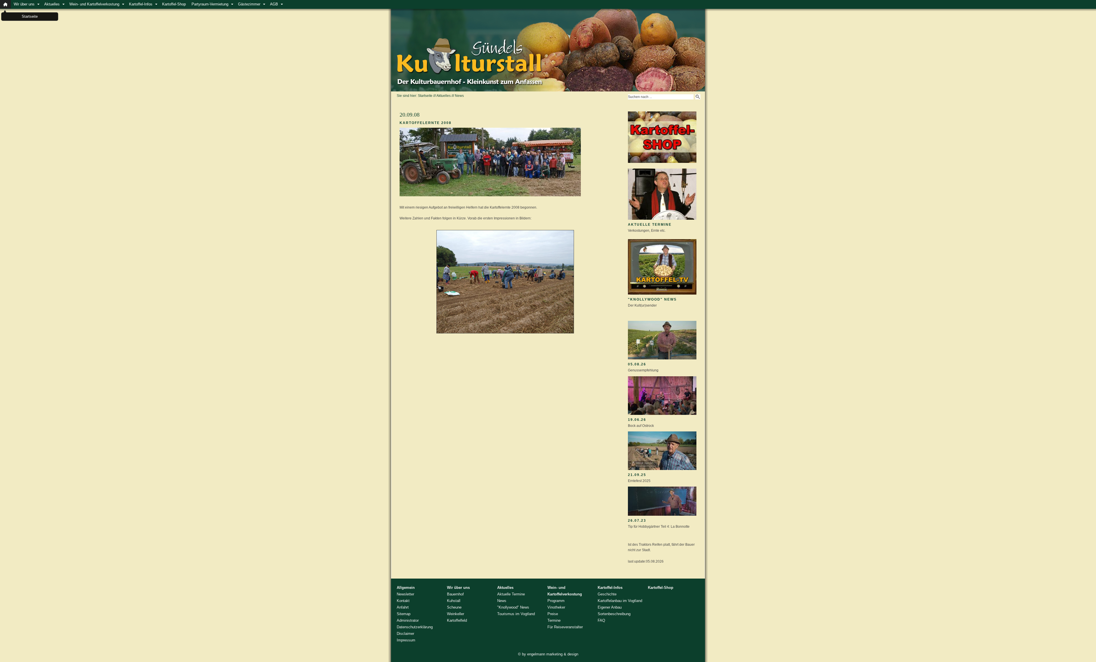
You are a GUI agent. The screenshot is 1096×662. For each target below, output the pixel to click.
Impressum (406, 640)
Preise (552, 614)
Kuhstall (453, 601)
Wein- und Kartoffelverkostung (94, 4)
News (459, 96)
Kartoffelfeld (457, 620)
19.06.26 (637, 420)
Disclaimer (405, 633)
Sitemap (403, 614)
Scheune (454, 607)
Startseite (425, 96)
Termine (554, 620)
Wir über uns (24, 4)
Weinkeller (455, 614)
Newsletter (405, 594)
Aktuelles (52, 4)
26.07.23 (637, 521)
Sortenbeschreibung (614, 614)
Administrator (408, 620)
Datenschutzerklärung (415, 627)
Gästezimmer (249, 4)
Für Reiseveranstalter (565, 627)
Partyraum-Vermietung (210, 4)
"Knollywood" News (652, 299)
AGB (274, 4)
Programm (556, 601)
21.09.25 (637, 475)
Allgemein (406, 587)
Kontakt (403, 601)
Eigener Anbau (610, 607)
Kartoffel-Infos (140, 4)
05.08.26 (637, 364)
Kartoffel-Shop (174, 4)
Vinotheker (556, 607)
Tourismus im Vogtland (516, 614)
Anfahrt (403, 607)
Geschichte (607, 594)
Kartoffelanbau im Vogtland (620, 601)
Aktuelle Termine (650, 225)
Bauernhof (455, 594)
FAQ (601, 620)
